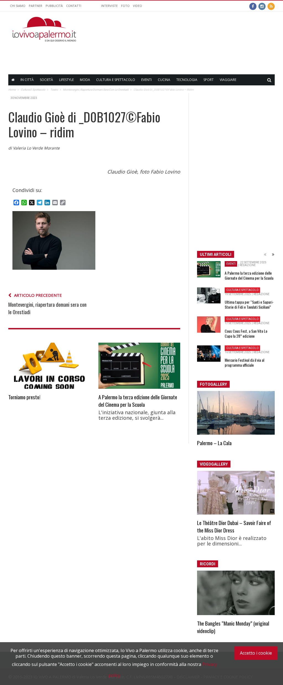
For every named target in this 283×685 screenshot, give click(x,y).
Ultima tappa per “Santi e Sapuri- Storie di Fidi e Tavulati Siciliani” (249, 304)
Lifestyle (66, 79)
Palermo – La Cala (214, 443)
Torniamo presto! (24, 397)
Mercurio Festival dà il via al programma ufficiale (244, 362)
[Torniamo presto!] (49, 366)
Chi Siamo (17, 6)
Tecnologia (186, 79)
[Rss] (271, 6)
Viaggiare (228, 79)
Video (137, 6)
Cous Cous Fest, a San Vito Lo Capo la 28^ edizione (246, 333)
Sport (208, 79)
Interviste (109, 6)
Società (46, 79)
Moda (85, 79)
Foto (125, 6)
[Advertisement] (174, 54)
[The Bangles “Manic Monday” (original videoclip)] (236, 593)
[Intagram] (262, 6)
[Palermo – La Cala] (236, 413)
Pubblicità (54, 6)
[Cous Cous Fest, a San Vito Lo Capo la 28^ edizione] (209, 324)
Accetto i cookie (256, 653)
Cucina (164, 79)
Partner (35, 6)
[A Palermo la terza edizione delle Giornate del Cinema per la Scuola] (139, 366)
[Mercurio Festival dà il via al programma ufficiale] (209, 353)
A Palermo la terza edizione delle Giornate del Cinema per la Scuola (137, 400)
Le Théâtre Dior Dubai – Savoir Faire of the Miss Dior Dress (234, 526)
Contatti (73, 6)
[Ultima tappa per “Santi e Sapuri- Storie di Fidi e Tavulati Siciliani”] (209, 295)
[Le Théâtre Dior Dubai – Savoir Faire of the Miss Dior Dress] (236, 493)
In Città (27, 79)
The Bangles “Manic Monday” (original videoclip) (233, 626)
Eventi (146, 79)
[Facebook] (252, 6)
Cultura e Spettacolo (115, 79)
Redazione (248, 265)
